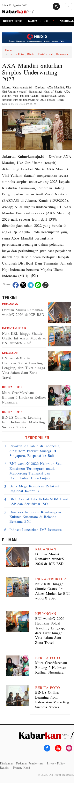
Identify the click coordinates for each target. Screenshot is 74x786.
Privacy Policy (56, 763)
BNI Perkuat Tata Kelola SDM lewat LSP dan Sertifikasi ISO (36, 501)
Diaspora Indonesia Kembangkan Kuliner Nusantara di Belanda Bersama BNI (32, 517)
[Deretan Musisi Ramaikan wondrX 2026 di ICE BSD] (59, 312)
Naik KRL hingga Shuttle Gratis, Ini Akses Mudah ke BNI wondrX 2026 (24, 338)
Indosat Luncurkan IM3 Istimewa (33, 529)
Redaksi (4, 767)
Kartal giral (38, 21)
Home (8, 50)
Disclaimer (6, 763)
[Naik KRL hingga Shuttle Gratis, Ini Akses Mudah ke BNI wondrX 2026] (59, 336)
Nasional (67, 21)
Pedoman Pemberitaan (29, 763)
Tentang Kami (21, 767)
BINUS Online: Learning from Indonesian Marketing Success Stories (23, 422)
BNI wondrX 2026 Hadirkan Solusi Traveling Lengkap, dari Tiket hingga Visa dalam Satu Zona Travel (23, 367)
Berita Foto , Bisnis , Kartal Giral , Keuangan (39, 54)
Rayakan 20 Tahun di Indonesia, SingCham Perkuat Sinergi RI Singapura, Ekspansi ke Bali (32, 450)
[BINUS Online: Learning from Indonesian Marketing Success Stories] (59, 420)
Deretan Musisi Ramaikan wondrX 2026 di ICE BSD (23, 312)
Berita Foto (12, 21)
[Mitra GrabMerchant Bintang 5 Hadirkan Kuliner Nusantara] (59, 395)
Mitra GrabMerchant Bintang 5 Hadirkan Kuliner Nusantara (24, 397)
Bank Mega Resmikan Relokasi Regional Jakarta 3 (31, 488)
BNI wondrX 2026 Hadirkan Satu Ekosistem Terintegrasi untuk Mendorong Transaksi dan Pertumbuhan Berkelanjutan (33, 470)
